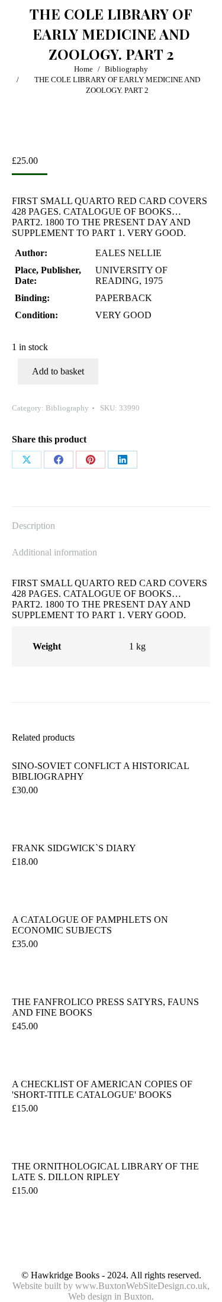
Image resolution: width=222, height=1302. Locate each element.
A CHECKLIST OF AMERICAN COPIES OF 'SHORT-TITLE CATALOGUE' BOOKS (102, 1089)
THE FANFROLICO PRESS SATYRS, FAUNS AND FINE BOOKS (105, 1007)
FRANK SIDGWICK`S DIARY (74, 848)
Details (30, 1055)
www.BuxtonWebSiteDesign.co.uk (141, 1286)
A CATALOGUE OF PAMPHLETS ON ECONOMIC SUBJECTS (90, 925)
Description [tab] (33, 526)
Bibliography (67, 407)
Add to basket (58, 371)
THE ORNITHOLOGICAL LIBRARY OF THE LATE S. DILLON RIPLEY (105, 1171)
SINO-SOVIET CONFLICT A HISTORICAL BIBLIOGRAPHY (100, 771)
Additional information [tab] (54, 552)
